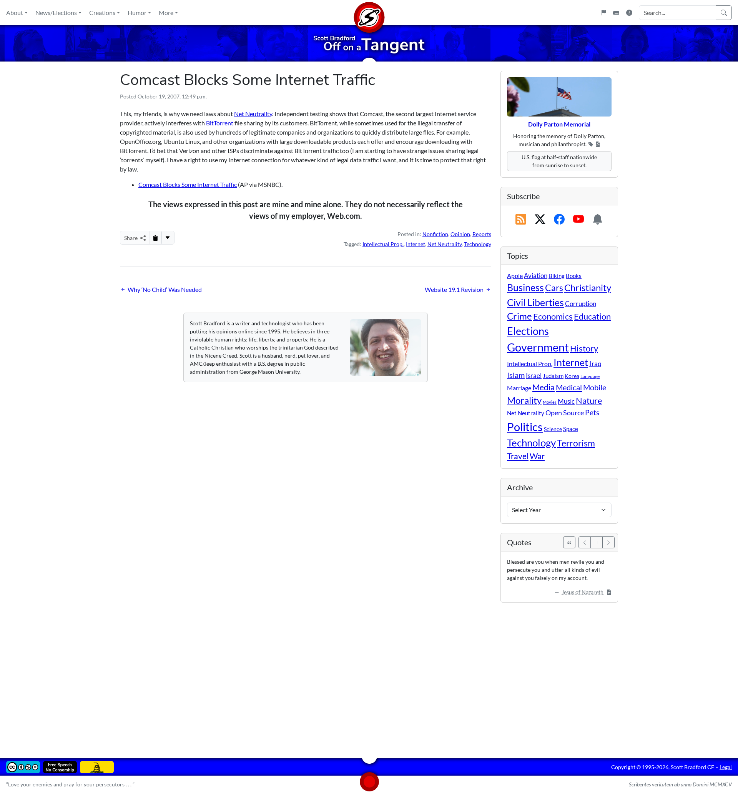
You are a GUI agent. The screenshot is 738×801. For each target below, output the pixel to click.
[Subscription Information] (597, 219)
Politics (525, 426)
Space (570, 428)
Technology (477, 244)
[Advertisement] (350, 675)
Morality (524, 400)
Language (590, 376)
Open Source (564, 412)
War (537, 456)
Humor (137, 12)
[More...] (167, 237)
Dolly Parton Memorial (559, 124)
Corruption (580, 304)
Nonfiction (435, 234)
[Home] (369, 12)
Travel (518, 456)
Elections (528, 331)
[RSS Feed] (520, 219)
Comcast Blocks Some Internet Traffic (187, 184)
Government (538, 347)
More (166, 12)
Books (574, 275)
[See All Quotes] (569, 542)
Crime (519, 316)
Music (566, 401)
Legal (726, 767)
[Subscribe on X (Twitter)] (540, 219)
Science (553, 429)
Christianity (587, 287)
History (584, 348)
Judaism (553, 375)
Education (592, 316)
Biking (557, 275)
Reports (481, 234)
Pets (592, 412)
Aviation (535, 276)
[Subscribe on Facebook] (559, 219)
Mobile (594, 387)
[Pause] (596, 542)
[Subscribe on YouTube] (578, 219)
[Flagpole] (603, 12)
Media (543, 387)
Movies (550, 402)
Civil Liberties (535, 302)
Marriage (519, 387)
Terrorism (576, 443)
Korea (572, 376)
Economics (553, 316)
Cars (554, 287)
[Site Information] (629, 12)
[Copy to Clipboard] (155, 237)
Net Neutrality (253, 113)
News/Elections (56, 12)
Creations (102, 12)
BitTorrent (219, 123)
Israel (534, 376)
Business (525, 287)
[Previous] (584, 542)
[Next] (608, 542)
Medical (569, 387)
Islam (516, 375)
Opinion (460, 234)
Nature (589, 400)
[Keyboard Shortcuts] (616, 12)
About (14, 12)
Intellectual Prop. (383, 244)
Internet (415, 244)
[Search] (724, 12)
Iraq (595, 363)
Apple (515, 275)
